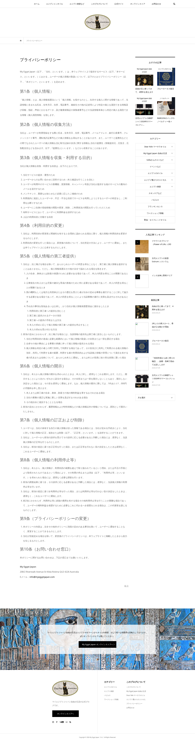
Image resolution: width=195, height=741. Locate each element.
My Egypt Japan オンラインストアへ (97, 644)
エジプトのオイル (155, 173)
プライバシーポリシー (134, 703)
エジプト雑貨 (155, 186)
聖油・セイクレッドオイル (155, 220)
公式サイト (119, 4)
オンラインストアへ (65, 713)
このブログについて (99, 4)
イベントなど (155, 166)
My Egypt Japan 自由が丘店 (155, 153)
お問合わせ (156, 4)
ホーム (37, 4)
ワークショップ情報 (155, 213)
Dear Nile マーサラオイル (155, 146)
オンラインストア (137, 4)
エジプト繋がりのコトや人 (155, 180)
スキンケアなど (155, 193)
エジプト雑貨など (77, 4)
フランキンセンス (155, 206)
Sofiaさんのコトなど (155, 160)
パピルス (155, 200)
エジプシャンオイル (54, 4)
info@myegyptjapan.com (42, 576)
